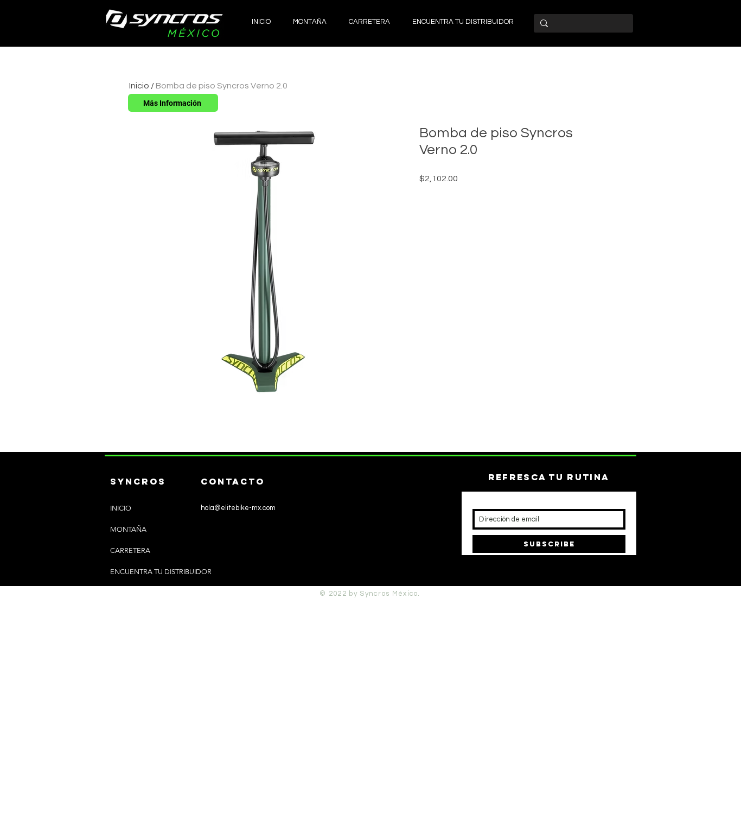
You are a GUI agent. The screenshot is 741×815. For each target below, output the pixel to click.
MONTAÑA (128, 529)
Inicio (139, 85)
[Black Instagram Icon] (191, 579)
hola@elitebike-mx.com (238, 508)
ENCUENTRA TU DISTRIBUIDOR (161, 572)
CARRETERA (130, 550)
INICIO (120, 508)
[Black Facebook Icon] (209, 579)
